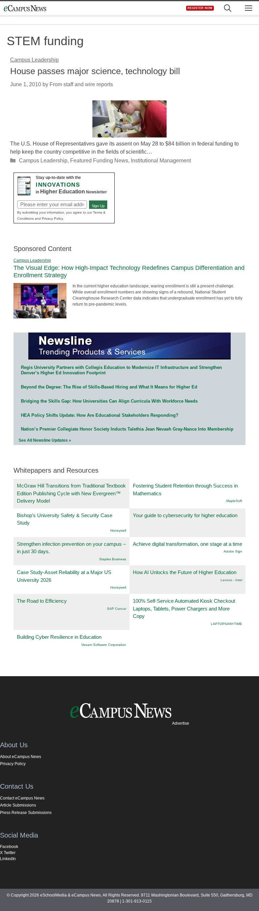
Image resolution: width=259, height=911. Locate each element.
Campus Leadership (43, 160)
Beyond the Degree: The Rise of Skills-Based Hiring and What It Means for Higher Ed (109, 386)
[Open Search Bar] (227, 8)
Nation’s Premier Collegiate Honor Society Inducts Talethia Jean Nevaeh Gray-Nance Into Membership (127, 429)
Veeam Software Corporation (103, 645)
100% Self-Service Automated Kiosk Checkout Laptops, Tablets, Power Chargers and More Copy (184, 608)
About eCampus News (20, 756)
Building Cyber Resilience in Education (59, 637)
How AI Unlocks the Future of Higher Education (184, 572)
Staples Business (112, 559)
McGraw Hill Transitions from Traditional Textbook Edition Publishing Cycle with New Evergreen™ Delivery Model (71, 493)
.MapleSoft (233, 501)
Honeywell (118, 530)
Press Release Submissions (26, 812)
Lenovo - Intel (231, 580)
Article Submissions (18, 805)
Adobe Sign (233, 551)
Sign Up (98, 206)
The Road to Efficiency (42, 601)
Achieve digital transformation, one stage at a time (187, 544)
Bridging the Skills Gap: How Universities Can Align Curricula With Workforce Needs (109, 401)
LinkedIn (8, 858)
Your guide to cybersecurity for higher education (185, 515)
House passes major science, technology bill (95, 71)
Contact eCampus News (22, 798)
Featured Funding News (99, 160)
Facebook (9, 846)
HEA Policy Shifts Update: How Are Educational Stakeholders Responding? (99, 415)
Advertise (180, 723)
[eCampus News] (25, 8)
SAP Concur (116, 608)
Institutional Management (161, 160)
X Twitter (8, 852)
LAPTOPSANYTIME (226, 624)
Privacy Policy (13, 763)
